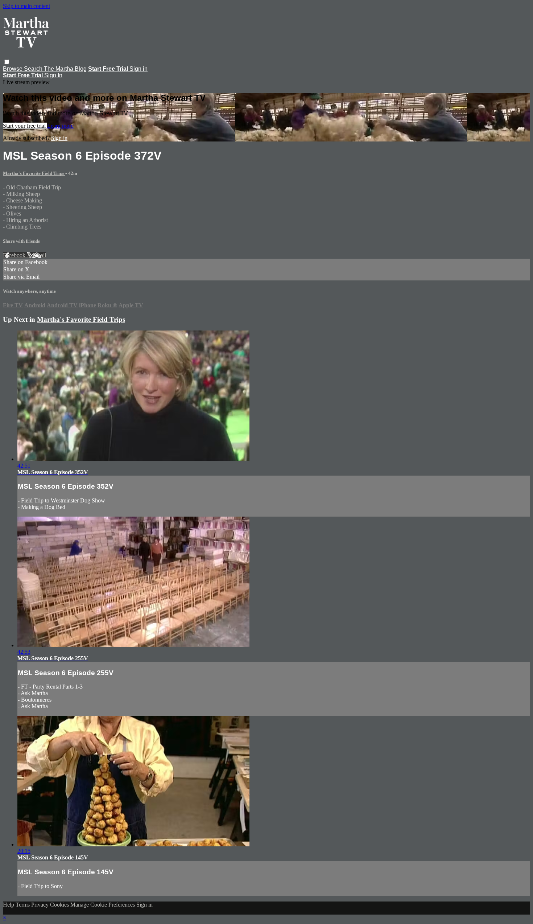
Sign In (53, 75)
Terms (23, 905)
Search (34, 69)
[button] (6, 61)
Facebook (15, 255)
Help (9, 905)
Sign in (138, 69)
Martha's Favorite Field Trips (34, 173)
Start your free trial (25, 126)
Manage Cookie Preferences (103, 905)
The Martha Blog (65, 69)
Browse (13, 69)
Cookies (60, 905)
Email (39, 255)
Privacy (40, 905)
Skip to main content (26, 6)
